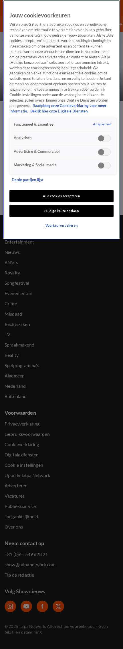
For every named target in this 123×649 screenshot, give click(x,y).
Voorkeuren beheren (61, 225)
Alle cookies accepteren (61, 196)
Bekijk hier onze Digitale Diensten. (59, 111)
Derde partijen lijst (27, 180)
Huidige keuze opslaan (61, 211)
